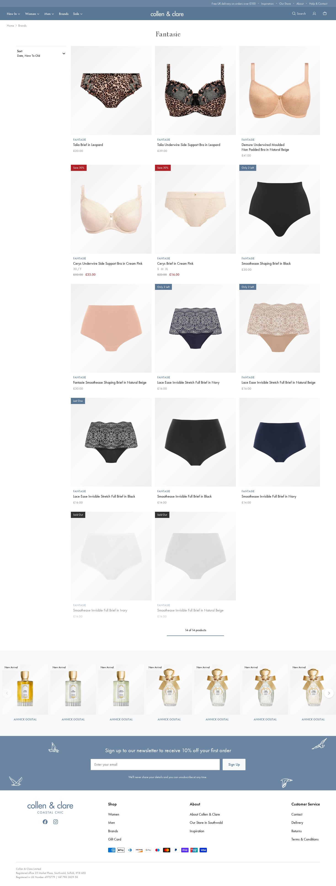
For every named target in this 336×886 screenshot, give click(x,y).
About (300, 3)
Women (30, 13)
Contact (296, 814)
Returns (296, 831)
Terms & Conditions (305, 839)
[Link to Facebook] (45, 821)
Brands (63, 13)
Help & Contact (318, 3)
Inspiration (267, 3)
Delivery (297, 822)
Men (47, 13)
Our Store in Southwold (206, 822)
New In (12, 13)
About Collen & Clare (205, 814)
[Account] (314, 13)
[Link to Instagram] (55, 821)
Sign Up (234, 764)
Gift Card (114, 839)
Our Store (285, 3)
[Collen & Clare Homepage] (168, 13)
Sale (76, 13)
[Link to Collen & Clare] (50, 808)
